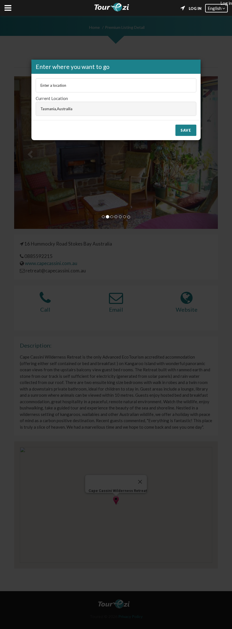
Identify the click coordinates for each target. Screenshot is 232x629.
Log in (195, 8)
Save (186, 130)
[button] (216, 8)
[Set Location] (183, 8)
